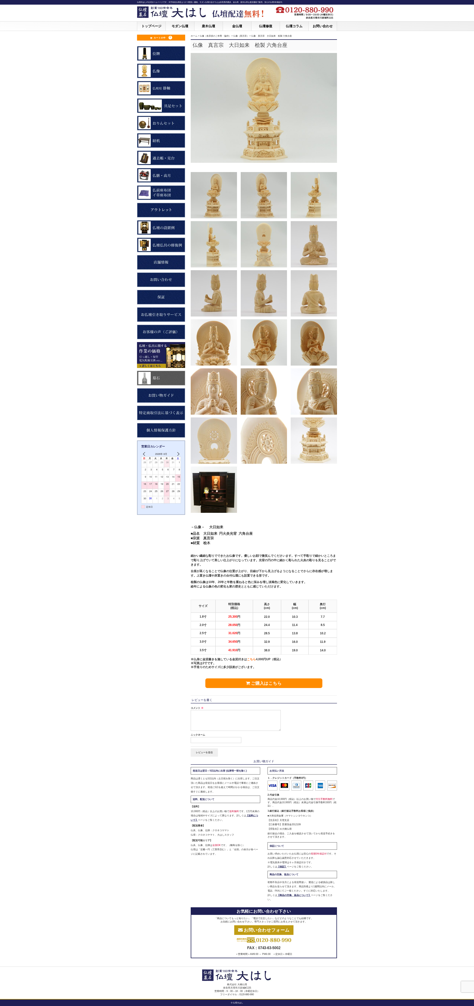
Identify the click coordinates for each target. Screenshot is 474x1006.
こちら (251, 659)
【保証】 (282, 866)
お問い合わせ (323, 26)
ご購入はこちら (266, 683)
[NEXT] (177, 454)
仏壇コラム (294, 26)
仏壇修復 (265, 26)
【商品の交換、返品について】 (294, 895)
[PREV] (144, 454)
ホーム (194, 36)
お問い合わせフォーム (267, 929)
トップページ (151, 26)
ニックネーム (198, 734)
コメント (197, 708)
